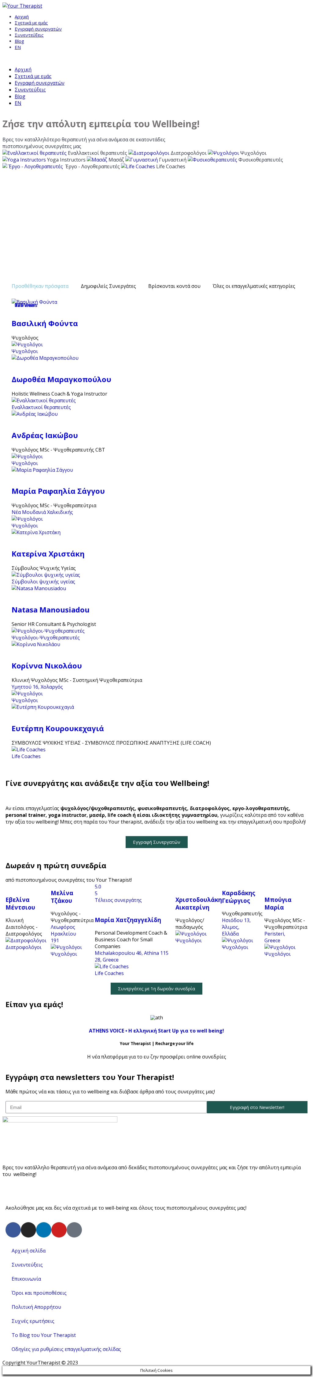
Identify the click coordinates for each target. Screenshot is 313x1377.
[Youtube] (59, 1229)
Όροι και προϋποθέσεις (39, 1293)
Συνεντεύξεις (29, 35)
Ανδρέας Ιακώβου (45, 435)
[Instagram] (28, 1229)
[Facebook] (13, 1229)
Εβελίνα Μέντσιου (20, 903)
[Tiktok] (74, 1229)
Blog (19, 41)
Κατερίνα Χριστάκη (48, 554)
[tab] (40, 286)
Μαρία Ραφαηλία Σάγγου (58, 491)
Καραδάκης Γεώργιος (238, 896)
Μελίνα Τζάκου (62, 896)
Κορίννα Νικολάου (47, 666)
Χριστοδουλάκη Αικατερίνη (198, 903)
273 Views (26, 305)
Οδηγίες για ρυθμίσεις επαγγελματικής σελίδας (66, 1349)
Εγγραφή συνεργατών (38, 29)
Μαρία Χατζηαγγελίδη (128, 920)
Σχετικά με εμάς (31, 23)
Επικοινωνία (26, 1278)
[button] (157, 842)
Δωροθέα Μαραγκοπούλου (61, 379)
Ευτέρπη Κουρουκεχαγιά (58, 728)
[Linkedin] (43, 1229)
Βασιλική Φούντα (45, 323)
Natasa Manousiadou (51, 610)
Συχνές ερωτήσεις (33, 1321)
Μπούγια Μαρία (278, 903)
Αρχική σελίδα (29, 1250)
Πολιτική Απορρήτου (36, 1307)
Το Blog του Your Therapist (44, 1335)
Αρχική (22, 16)
